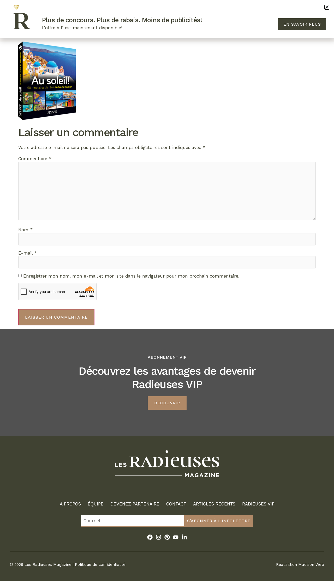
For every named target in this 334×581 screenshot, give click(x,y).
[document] (167, 290)
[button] (327, 7)
